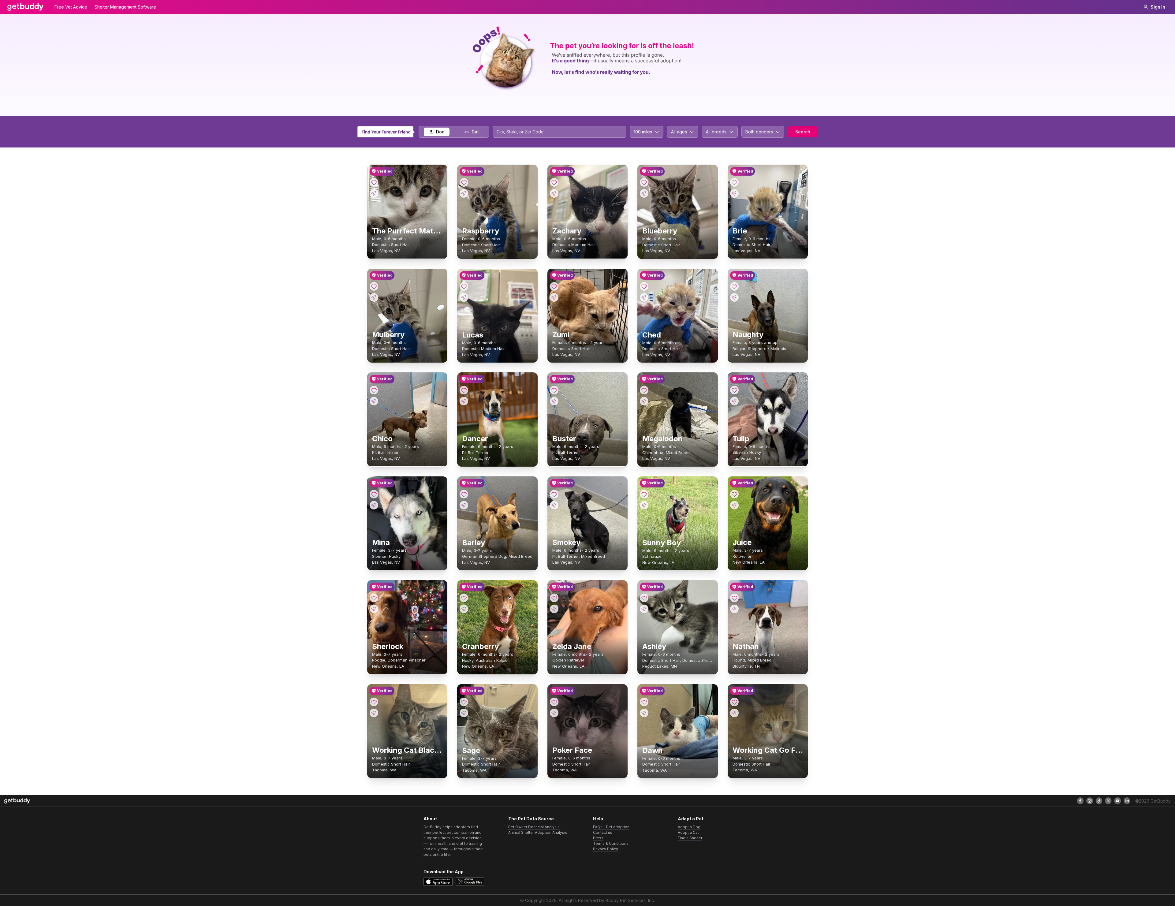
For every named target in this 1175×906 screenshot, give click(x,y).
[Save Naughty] (734, 286)
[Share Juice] (734, 505)
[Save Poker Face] (554, 702)
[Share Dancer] (464, 401)
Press (598, 838)
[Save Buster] (554, 390)
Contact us (602, 832)
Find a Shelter (690, 838)
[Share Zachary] (554, 193)
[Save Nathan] (734, 598)
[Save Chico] (374, 390)
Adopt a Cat (688, 832)
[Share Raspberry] (464, 193)
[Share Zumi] (554, 297)
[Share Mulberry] (374, 297)
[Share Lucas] (464, 297)
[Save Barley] (464, 494)
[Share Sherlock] (374, 609)
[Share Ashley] (644, 609)
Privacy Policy (605, 849)
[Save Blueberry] (644, 182)
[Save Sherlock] (374, 598)
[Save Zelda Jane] (554, 598)
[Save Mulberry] (374, 286)
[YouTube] (1117, 800)
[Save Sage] (464, 702)
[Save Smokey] (554, 494)
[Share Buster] (554, 401)
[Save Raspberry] (464, 182)
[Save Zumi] (554, 286)
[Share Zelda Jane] (554, 609)
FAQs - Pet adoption (611, 827)
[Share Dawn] (644, 713)
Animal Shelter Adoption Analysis (537, 832)
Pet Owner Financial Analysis (534, 827)
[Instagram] (1089, 800)
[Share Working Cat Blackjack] (374, 713)
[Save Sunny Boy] (644, 494)
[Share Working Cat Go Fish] (734, 713)
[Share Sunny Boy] (644, 505)
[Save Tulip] (734, 390)
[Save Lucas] (464, 286)
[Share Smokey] (554, 505)
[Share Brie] (734, 193)
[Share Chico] (374, 401)
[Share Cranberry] (464, 609)
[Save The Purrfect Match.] (374, 182)
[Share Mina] (374, 505)
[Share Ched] (644, 297)
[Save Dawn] (644, 702)
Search (802, 131)
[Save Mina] (374, 494)
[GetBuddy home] (25, 7)
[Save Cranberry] (464, 598)
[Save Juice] (734, 494)
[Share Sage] (464, 713)
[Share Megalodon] (644, 401)
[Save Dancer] (464, 390)
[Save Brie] (734, 182)
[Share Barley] (464, 505)
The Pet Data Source (531, 818)
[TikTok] (1099, 800)
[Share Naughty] (734, 297)
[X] (1108, 800)
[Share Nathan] (734, 609)
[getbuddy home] (17, 800)
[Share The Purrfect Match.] (374, 193)
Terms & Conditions (611, 843)
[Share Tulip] (734, 401)
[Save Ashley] (644, 598)
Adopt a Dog (689, 827)
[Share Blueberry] (644, 193)
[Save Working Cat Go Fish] (734, 702)
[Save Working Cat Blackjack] (374, 702)
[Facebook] (1080, 800)
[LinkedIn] (1127, 800)
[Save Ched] (644, 286)
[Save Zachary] (554, 182)
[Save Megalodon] (644, 390)
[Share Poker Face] (554, 713)
